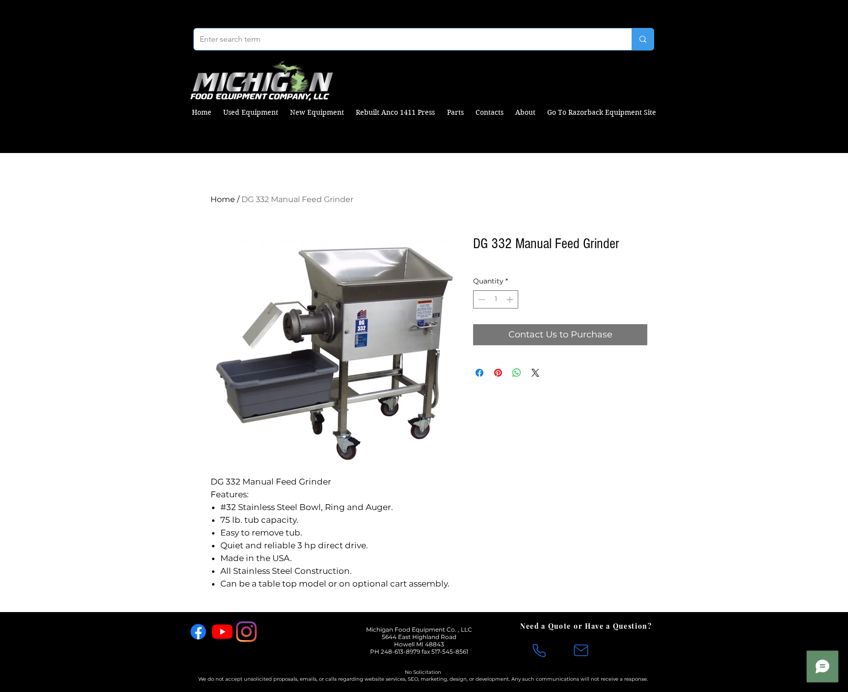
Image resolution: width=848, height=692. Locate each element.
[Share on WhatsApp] (517, 373)
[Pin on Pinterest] (498, 373)
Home (223, 199)
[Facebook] (198, 631)
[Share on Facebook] (479, 373)
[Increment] (510, 299)
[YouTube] (222, 631)
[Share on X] (535, 373)
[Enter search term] (643, 39)
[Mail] (581, 650)
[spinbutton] (495, 299)
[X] (270, 631)
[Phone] (539, 650)
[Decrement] (481, 299)
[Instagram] (246, 631)
